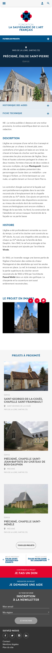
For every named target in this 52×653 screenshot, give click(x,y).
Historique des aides (15, 105)
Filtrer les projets (11, 39)
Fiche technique (12, 113)
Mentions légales (11, 644)
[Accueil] (26, 21)
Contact (6, 641)
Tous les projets (26, 545)
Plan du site (8, 647)
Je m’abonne (26, 621)
